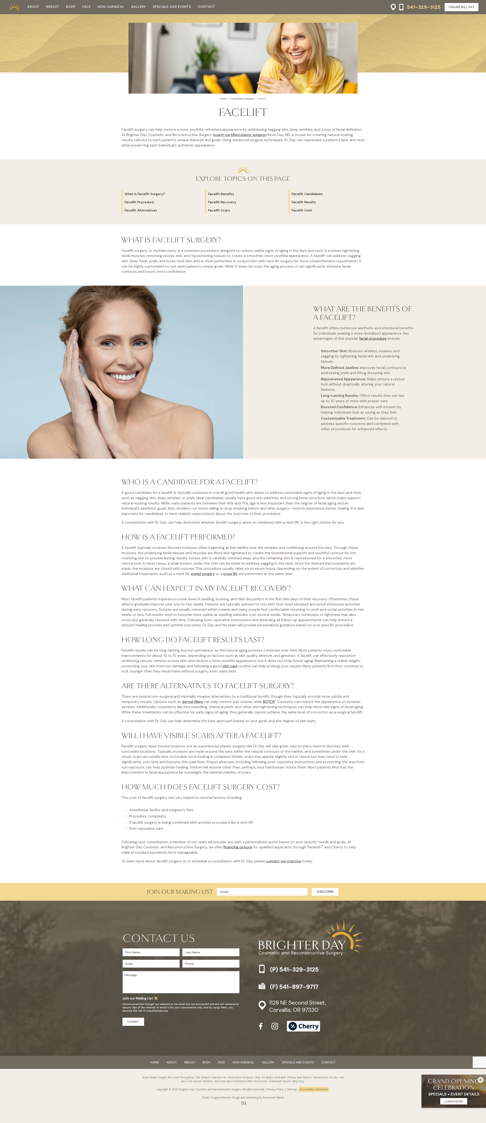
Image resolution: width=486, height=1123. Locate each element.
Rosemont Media (273, 1097)
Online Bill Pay (461, 7)
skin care (230, 666)
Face (86, 7)
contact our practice (283, 861)
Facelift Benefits (221, 194)
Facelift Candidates (307, 194)
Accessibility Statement (314, 1089)
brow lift (230, 573)
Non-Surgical (111, 7)
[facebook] (261, 1027)
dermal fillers (192, 701)
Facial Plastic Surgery (242, 98)
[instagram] (274, 1027)
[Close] (481, 1080)
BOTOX (269, 701)
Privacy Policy (275, 1089)
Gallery (138, 7)
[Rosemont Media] (243, 1104)
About (33, 7)
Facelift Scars (219, 210)
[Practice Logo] (14, 7)
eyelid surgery (203, 573)
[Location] (392, 7)
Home (223, 98)
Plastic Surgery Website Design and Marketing (230, 1097)
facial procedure (373, 338)
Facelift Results (304, 202)
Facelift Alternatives (141, 210)
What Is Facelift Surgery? (145, 194)
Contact (206, 7)
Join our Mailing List (137, 998)
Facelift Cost (302, 210)
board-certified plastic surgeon (240, 134)
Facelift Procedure (139, 202)
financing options (237, 847)
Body (70, 7)
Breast (52, 7)
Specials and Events (172, 7)
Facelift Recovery (222, 202)
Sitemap (292, 1089)
